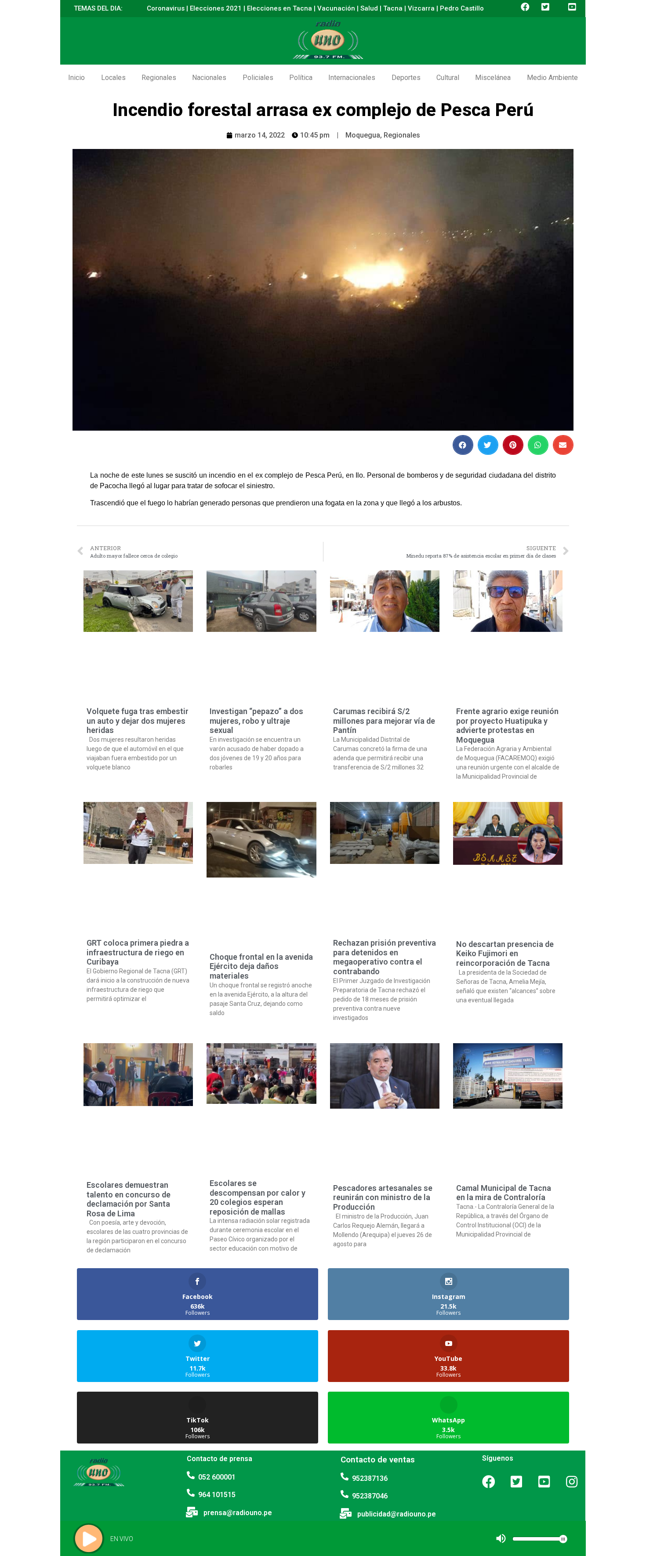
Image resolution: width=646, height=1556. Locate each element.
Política (300, 77)
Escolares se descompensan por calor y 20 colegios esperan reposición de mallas (257, 1197)
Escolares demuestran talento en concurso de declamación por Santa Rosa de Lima (129, 1199)
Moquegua (362, 135)
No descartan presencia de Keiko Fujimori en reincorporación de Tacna (505, 953)
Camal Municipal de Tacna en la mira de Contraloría (503, 1192)
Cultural (447, 77)
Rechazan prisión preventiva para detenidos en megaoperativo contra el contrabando (384, 957)
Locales (113, 77)
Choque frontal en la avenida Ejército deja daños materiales (261, 966)
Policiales (258, 77)
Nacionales (209, 77)
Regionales (159, 77)
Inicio (76, 77)
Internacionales (351, 77)
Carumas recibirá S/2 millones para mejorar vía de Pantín (384, 721)
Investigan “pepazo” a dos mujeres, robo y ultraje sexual (256, 721)
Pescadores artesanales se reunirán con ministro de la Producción (382, 1197)
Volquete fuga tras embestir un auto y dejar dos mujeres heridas (138, 721)
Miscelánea (493, 77)
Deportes (406, 77)
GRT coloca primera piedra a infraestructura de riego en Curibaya (138, 952)
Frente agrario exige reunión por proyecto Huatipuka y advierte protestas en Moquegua (507, 725)
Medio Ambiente (552, 77)
